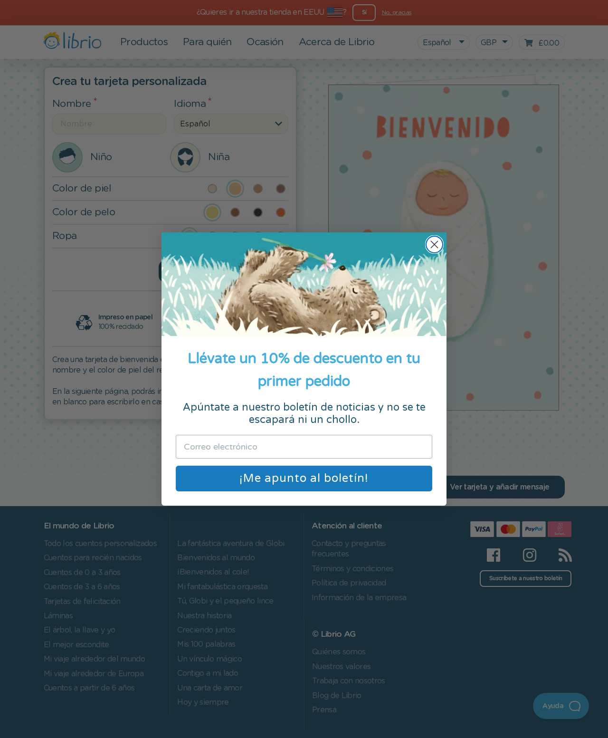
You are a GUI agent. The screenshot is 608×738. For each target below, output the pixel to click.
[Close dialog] (434, 244)
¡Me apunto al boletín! (304, 478)
